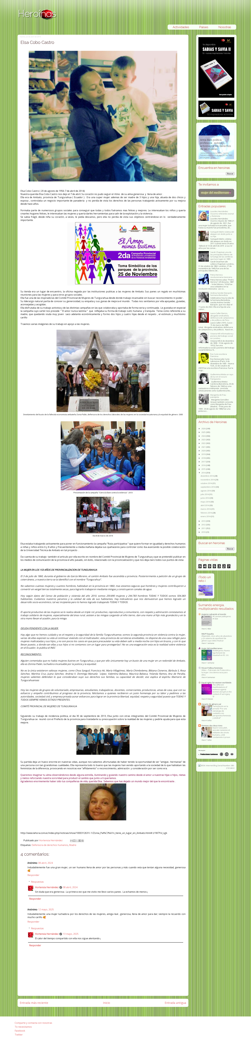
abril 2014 (205, 505)
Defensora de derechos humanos (50, 845)
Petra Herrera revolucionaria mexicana (221, 275)
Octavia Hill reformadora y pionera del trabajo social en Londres (221, 335)
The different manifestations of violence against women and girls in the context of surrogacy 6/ (222, 691)
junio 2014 (205, 498)
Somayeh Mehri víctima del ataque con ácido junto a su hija (222, 234)
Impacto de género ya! (211, 704)
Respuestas (37, 881)
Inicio (106, 1003)
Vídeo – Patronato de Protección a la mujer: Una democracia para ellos (215, 672)
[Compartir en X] (77, 840)
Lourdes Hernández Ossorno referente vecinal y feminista (222, 213)
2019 (203, 454)
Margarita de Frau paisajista (218, 396)
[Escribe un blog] (74, 840)
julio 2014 (205, 494)
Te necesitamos (23, 1026)
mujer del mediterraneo (211, 648)
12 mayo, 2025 (46, 909)
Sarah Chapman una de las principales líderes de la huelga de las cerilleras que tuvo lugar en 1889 (221, 255)
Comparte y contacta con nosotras (33, 1022)
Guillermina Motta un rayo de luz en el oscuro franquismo (221, 376)
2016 (203, 465)
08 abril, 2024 (45, 862)
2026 (203, 428)
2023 (203, 439)
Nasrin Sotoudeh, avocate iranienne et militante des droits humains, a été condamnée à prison (221, 732)
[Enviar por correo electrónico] (71, 840)
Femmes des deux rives (211, 725)
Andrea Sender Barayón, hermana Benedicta (221, 294)
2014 (203, 472)
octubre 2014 (206, 483)
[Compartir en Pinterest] (82, 840)
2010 (203, 532)
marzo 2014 (206, 509)
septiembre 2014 (208, 487)
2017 (203, 461)
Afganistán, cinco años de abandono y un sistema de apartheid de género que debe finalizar (216, 638)
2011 (203, 528)
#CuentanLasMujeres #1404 (222, 617)
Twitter (19, 1034)
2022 (203, 443)
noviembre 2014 (208, 479)
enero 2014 (206, 516)
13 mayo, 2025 (70, 933)
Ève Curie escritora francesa (218, 355)
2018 (203, 458)
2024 (203, 436)
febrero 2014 (206, 512)
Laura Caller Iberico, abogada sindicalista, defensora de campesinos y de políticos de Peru (222, 316)
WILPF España (207, 633)
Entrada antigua (175, 1003)
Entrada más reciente (34, 1003)
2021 (203, 447)
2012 (203, 524)
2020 (203, 450)
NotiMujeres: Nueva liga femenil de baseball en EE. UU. (221, 652)
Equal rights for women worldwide (216, 682)
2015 (203, 469)
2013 (203, 521)
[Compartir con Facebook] (79, 840)
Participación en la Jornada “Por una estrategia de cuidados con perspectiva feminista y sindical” (222, 712)
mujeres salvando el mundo (213, 614)
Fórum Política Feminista (212, 668)
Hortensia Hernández (51, 840)
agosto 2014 (206, 490)
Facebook (20, 1030)
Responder (33, 875)
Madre (72, 845)
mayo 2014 (205, 501)
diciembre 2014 (207, 476)
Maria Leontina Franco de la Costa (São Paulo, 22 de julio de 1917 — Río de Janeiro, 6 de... (216, 147)
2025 (203, 432)
